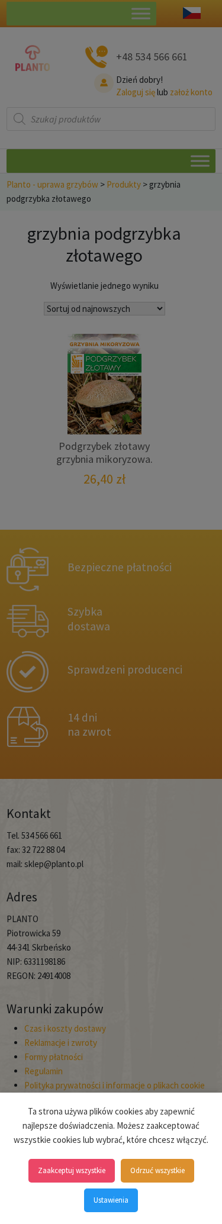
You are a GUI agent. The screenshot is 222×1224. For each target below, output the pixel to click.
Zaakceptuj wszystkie (71, 1170)
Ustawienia (111, 1200)
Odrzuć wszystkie (157, 1170)
